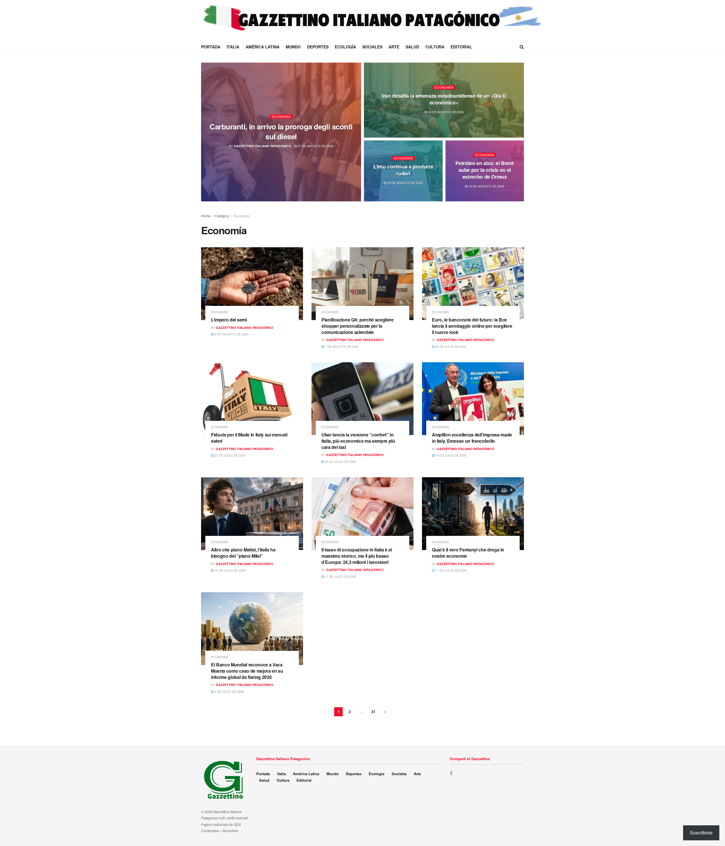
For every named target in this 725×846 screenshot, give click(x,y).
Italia (233, 47)
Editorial (461, 47)
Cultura (434, 47)
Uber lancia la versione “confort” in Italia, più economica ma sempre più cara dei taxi (358, 440)
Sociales (372, 47)
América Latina (263, 47)
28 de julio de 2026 (450, 346)
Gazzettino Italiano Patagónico (262, 146)
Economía (281, 116)
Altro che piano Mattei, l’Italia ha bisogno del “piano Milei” (243, 552)
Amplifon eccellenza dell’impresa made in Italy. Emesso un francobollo (472, 437)
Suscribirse (701, 832)
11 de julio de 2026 (340, 576)
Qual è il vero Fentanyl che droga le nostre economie (468, 552)
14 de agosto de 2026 (404, 182)
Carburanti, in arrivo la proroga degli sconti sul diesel (281, 131)
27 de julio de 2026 (230, 455)
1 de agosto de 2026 (341, 346)
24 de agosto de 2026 (445, 112)
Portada (210, 47)
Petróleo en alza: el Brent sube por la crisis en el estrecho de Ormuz (484, 169)
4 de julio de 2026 (229, 691)
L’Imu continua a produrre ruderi (403, 170)
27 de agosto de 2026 (315, 146)
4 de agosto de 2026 (231, 334)
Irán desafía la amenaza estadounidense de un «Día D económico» (444, 99)
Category (222, 215)
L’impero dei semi (229, 319)
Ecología (345, 47)
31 (373, 711)
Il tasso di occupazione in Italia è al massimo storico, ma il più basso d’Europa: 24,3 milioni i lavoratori (356, 555)
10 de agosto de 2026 (486, 186)
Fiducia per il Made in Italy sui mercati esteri (249, 437)
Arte (394, 47)
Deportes (318, 47)
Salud (412, 47)
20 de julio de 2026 (340, 461)
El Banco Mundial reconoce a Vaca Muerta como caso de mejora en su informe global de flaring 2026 (247, 670)
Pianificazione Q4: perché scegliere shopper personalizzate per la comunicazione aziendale (357, 325)
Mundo (293, 47)
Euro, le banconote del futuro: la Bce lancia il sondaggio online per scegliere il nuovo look (472, 325)
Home (205, 215)
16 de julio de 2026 (450, 455)
